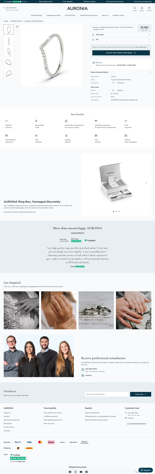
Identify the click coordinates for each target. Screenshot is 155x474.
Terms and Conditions (12, 420)
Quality (88, 408)
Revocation (8, 423)
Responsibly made (45, 1)
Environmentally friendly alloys (96, 420)
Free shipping (68, 1)
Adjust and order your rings (119, 53)
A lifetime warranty (51, 416)
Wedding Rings (16, 21)
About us (7, 413)
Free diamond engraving (142, 1)
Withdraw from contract (78, 467)
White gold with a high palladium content (100, 416)
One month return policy (114, 1)
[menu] (77, 15)
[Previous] (86, 183)
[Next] (146, 183)
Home (6, 21)
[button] (17, 27)
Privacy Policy (9, 427)
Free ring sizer (49, 423)
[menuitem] (37, 15)
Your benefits (50, 408)
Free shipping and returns (53, 420)
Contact (7, 416)
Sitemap (7, 431)
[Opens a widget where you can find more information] (145, 470)
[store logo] (77, 9)
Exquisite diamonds (92, 413)
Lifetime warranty (89, 1)
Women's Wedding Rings (34, 21)
